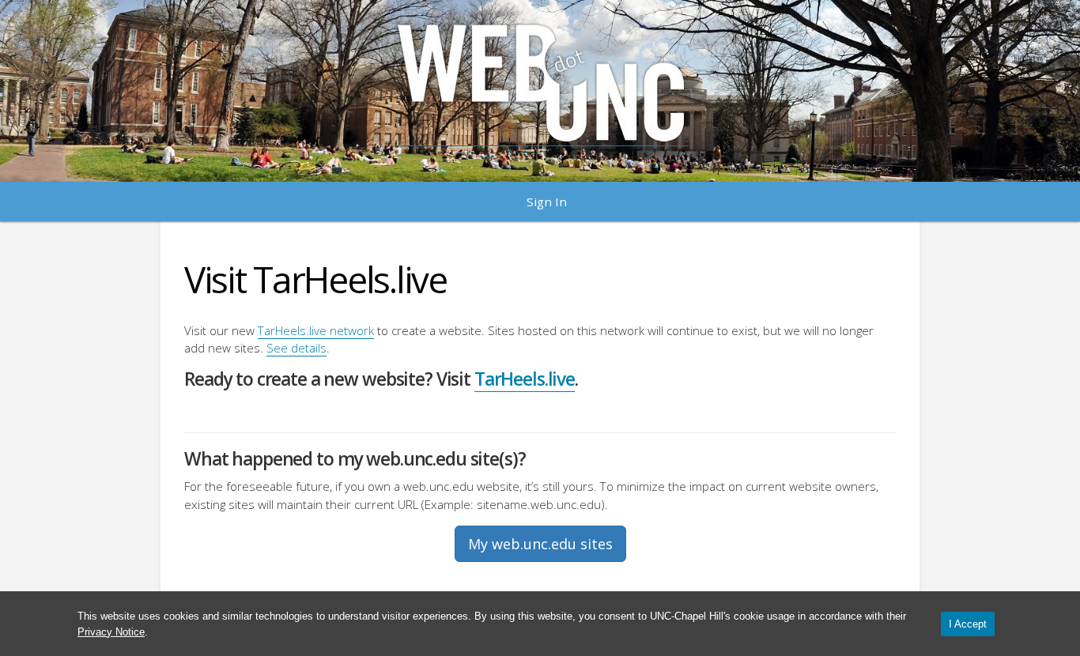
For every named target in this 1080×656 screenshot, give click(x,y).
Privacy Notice (111, 632)
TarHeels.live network (316, 330)
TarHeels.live (524, 379)
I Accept (968, 624)
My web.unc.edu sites (540, 543)
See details (296, 348)
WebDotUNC (540, 83)
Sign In (547, 201)
